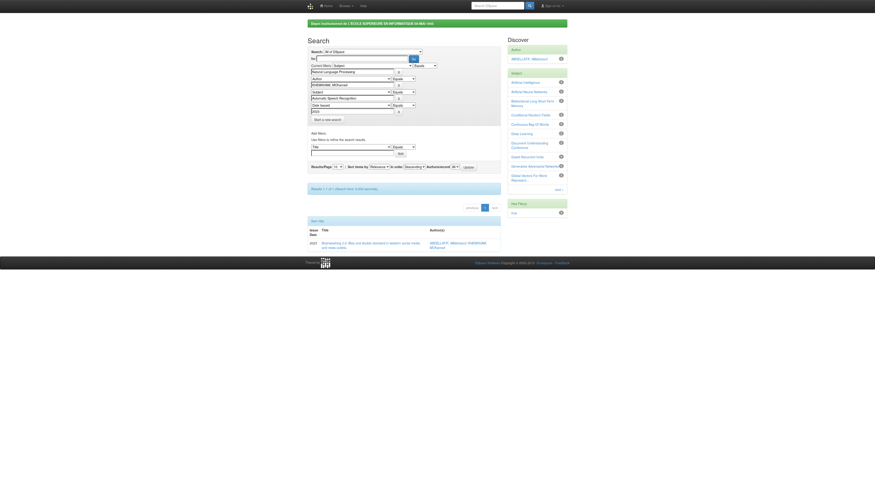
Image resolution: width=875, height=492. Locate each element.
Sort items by (358, 166)
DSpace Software (487, 263)
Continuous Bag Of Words (530, 124)
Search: (317, 51)
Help (363, 5)
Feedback (562, 263)
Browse (345, 5)
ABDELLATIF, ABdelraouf (448, 243)
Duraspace (544, 263)
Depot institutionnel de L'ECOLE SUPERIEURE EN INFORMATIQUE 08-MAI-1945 (372, 23)
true (514, 213)
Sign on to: (553, 5)
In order (397, 166)
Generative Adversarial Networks (535, 166)
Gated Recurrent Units (527, 157)
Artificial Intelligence (525, 82)
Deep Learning (522, 133)
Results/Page (321, 166)
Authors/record (438, 166)
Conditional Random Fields (530, 115)
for (313, 58)
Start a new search (327, 119)
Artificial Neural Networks (529, 92)
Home (328, 5)
